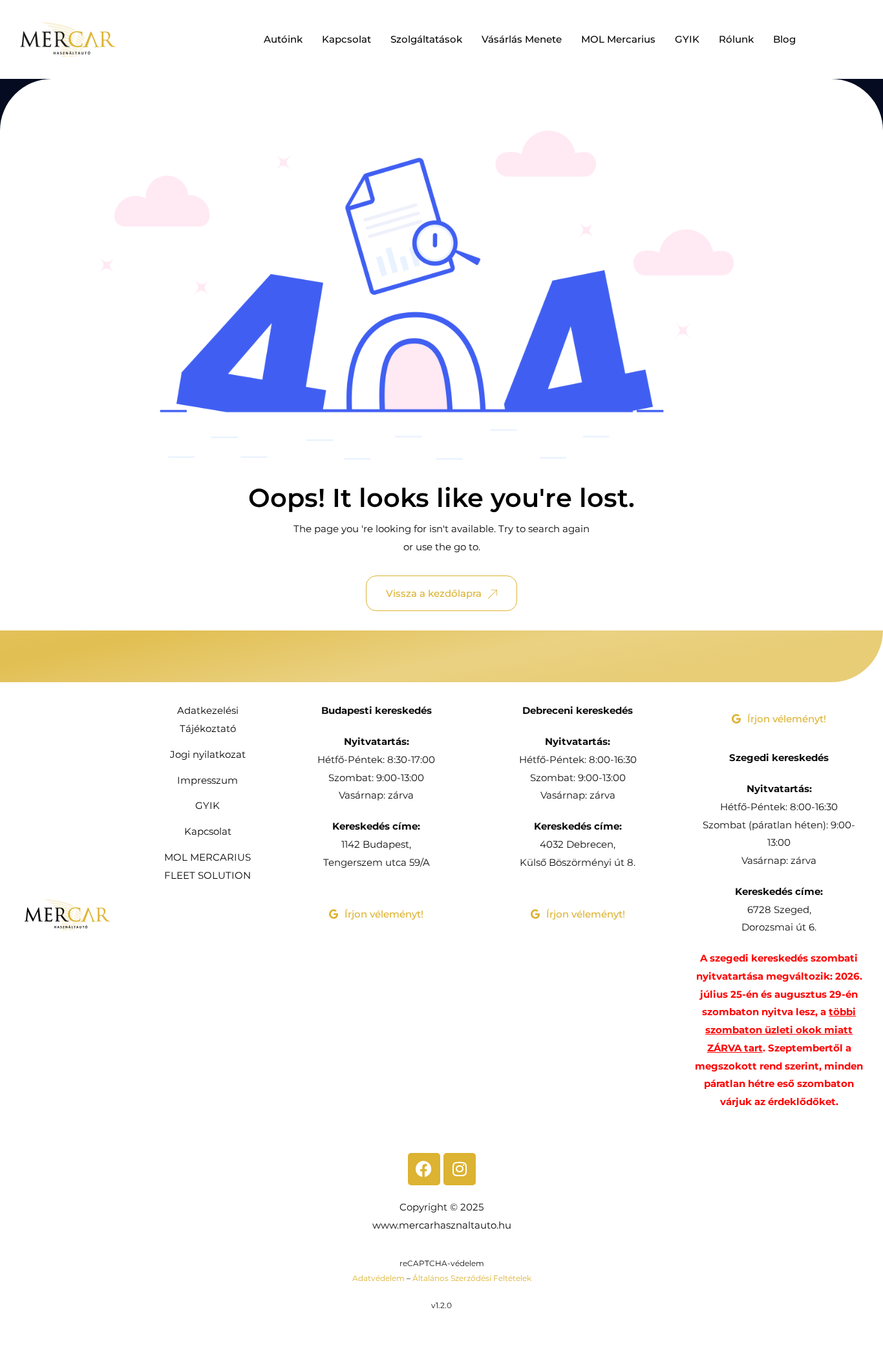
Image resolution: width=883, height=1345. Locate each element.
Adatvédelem (378, 1278)
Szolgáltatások (426, 39)
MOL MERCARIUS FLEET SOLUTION (207, 866)
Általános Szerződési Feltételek (471, 1278)
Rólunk (736, 39)
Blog (784, 39)
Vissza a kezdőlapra (434, 593)
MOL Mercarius (618, 39)
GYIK (687, 39)
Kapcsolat (346, 39)
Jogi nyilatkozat (208, 754)
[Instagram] (459, 1169)
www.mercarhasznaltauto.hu (441, 1225)
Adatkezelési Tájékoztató (208, 719)
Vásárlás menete (522, 39)
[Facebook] (424, 1169)
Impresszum (207, 780)
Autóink (283, 39)
